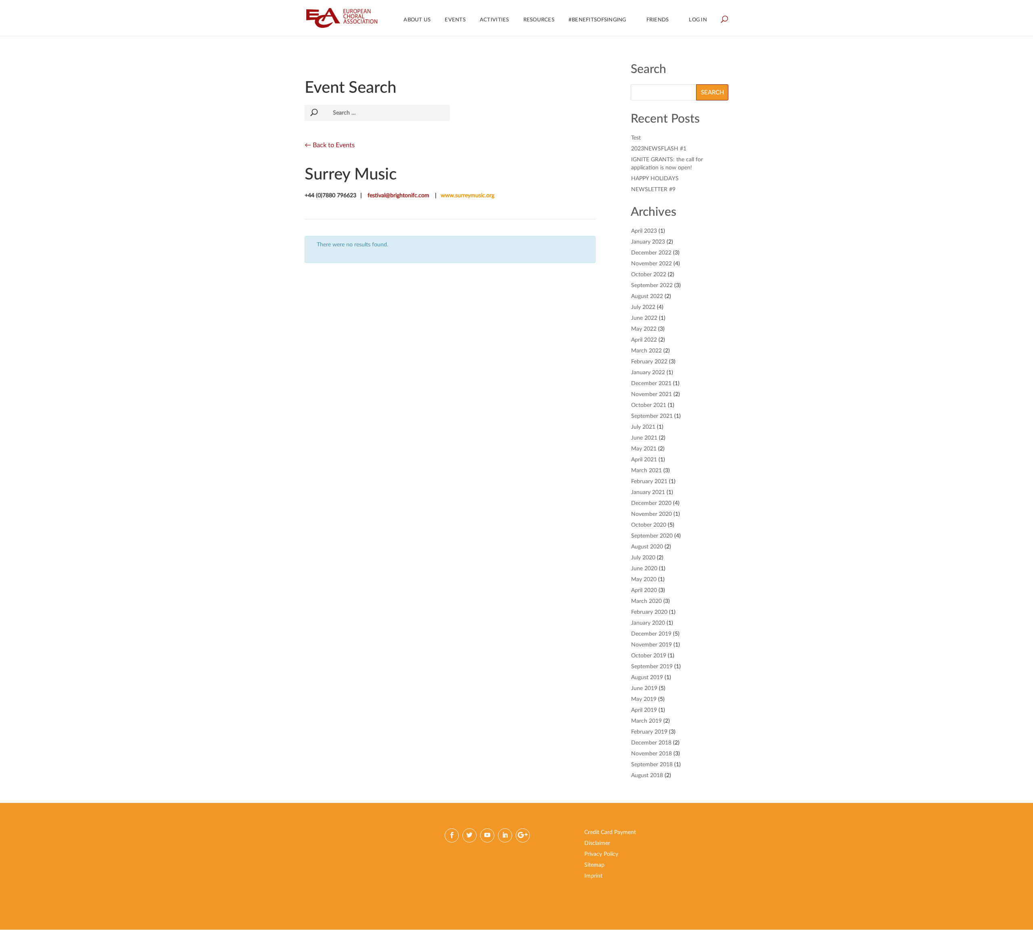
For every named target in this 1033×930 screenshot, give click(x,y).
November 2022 (651, 264)
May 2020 (644, 579)
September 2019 (652, 666)
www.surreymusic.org (467, 195)
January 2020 (648, 623)
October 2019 (648, 656)
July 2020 (643, 558)
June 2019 (644, 688)
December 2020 (651, 503)
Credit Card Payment (610, 832)
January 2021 (648, 492)
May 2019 (644, 699)
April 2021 (644, 460)
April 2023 (644, 231)
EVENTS (455, 20)
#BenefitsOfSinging (597, 20)
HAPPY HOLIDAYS (655, 178)
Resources (538, 20)
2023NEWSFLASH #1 (658, 149)
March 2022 (646, 351)
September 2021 (652, 416)
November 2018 (651, 754)
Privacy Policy (601, 854)
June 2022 (644, 318)
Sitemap (594, 865)
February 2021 (649, 481)
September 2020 (652, 536)
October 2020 (648, 525)
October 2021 (648, 405)
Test (636, 138)
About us (417, 20)
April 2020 (644, 590)
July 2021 (643, 427)
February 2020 (649, 612)
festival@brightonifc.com (398, 195)
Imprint (593, 876)
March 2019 (646, 721)
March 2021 (646, 470)
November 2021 (651, 394)
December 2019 (651, 634)
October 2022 (648, 274)
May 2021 (644, 449)
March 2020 (646, 601)
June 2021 (644, 438)
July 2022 (643, 307)
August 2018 (647, 775)
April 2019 (644, 710)
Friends (657, 20)
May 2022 (644, 329)
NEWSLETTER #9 (653, 189)
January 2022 (648, 372)
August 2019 (647, 677)
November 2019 (651, 645)
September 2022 (652, 285)
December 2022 (651, 253)
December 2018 (651, 743)
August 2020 (647, 547)
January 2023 (648, 242)
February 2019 (649, 732)
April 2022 (644, 340)
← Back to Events (330, 145)
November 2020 (651, 514)
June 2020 (644, 568)
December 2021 (651, 383)
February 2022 (649, 362)
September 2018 (652, 764)
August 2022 (647, 296)
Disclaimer (597, 843)
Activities (494, 20)
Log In (698, 20)
